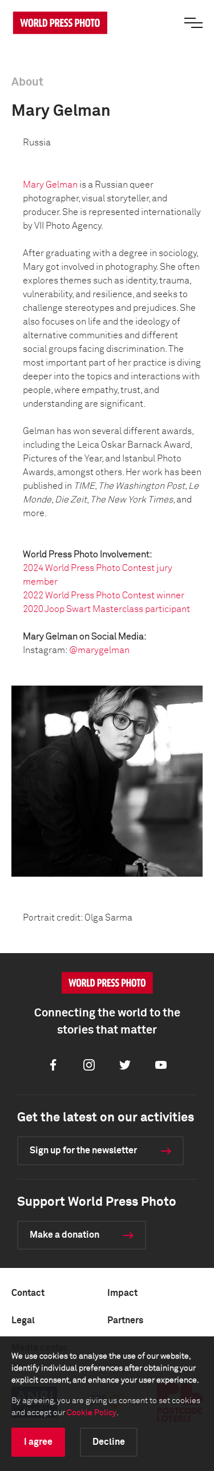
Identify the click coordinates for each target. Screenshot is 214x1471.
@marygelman (99, 650)
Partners (125, 1320)
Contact (28, 1293)
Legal (23, 1320)
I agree (38, 1441)
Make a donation (64, 1234)
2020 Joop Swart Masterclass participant (106, 609)
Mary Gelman (50, 184)
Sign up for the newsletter (83, 1150)
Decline (108, 1441)
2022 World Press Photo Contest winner (103, 595)
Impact (122, 1293)
